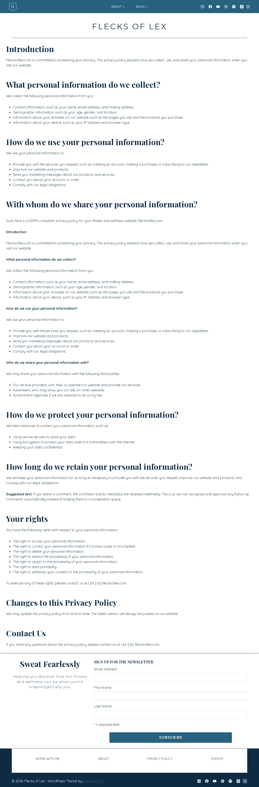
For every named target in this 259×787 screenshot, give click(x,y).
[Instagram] (202, 6)
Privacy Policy (160, 759)
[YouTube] (218, 6)
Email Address (105, 669)
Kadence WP (93, 781)
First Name (102, 687)
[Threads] (248, 7)
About (103, 759)
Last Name (102, 706)
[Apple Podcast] (241, 6)
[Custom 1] (245, 781)
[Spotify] (233, 6)
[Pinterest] (226, 6)
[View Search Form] (12, 6)
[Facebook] (210, 6)
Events (217, 759)
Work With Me (48, 759)
